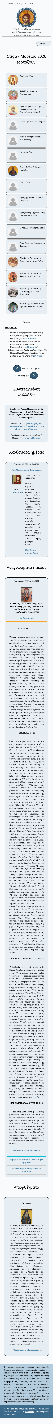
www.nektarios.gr (33, 438)
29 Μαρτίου (39, 356)
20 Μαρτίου (32, 347)
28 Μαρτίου (30, 338)
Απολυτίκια (17, 492)
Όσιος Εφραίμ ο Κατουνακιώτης (28, 1350)
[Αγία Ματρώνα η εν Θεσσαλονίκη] (16, 479)
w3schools (29, 1411)
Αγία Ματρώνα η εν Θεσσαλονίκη (27, 470)
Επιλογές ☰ (44, 43)
